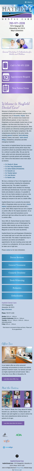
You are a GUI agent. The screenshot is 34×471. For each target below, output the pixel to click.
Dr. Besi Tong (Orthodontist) (13, 166)
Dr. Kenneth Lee (10, 171)
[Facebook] (17, 34)
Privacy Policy (20, 467)
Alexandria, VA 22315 (17, 28)
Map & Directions (17, 30)
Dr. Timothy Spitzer (11, 173)
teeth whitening (23, 135)
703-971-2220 (17, 23)
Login (20, 470)
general (10, 135)
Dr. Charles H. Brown (11, 164)
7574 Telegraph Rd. (17, 26)
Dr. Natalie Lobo (10, 177)
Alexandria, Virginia (19, 116)
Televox (16, 470)
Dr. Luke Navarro (10, 175)
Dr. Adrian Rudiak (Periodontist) (14, 169)
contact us (9, 250)
